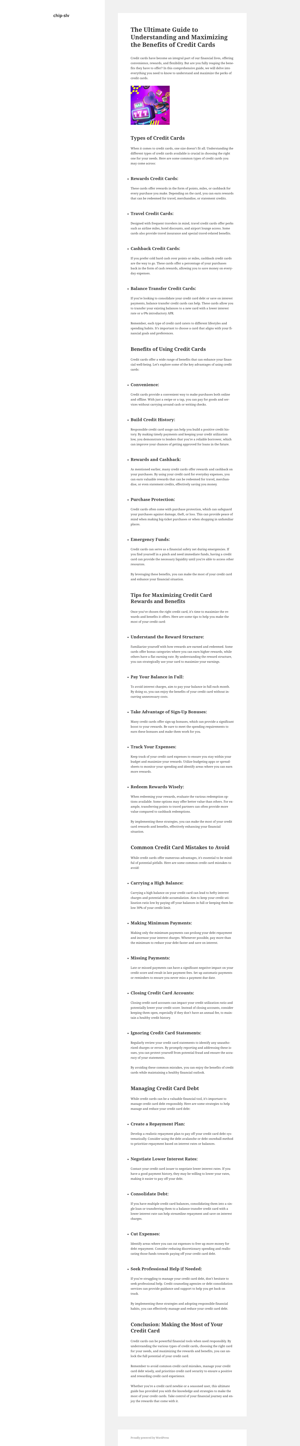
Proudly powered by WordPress (150, 1437)
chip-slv (61, 15)
